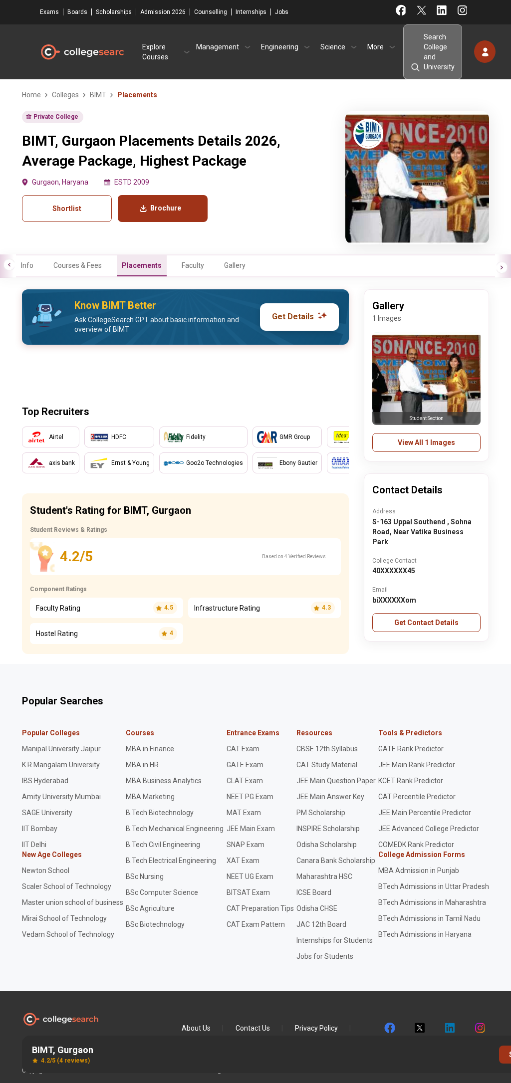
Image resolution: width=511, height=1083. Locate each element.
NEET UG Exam (250, 876)
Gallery (235, 265)
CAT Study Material (326, 765)
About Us (196, 1028)
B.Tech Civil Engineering (163, 845)
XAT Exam (243, 861)
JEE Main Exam (251, 829)
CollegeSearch (82, 52)
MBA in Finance (150, 749)
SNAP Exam (245, 845)
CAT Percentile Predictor (417, 797)
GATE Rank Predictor (411, 749)
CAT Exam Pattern (256, 924)
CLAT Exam (245, 781)
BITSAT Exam (248, 892)
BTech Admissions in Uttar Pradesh (433, 886)
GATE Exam (245, 765)
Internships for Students (334, 940)
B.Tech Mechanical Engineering (175, 829)
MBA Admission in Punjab (418, 870)
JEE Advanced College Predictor (428, 829)
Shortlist (66, 209)
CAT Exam (243, 749)
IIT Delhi (34, 845)
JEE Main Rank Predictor (416, 765)
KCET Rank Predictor (410, 781)
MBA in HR (142, 765)
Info (27, 265)
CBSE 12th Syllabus (327, 749)
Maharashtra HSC (324, 876)
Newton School (45, 870)
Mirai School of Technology (64, 918)
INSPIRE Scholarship (328, 829)
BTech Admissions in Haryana (425, 934)
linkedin (449, 1028)
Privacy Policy (316, 1028)
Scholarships (114, 11)
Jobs (281, 11)
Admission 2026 (163, 11)
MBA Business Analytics (164, 781)
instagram (479, 1028)
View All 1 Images (426, 442)
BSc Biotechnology (155, 924)
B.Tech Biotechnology (160, 813)
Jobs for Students (324, 956)
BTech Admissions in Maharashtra (432, 902)
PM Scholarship (320, 813)
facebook (389, 1028)
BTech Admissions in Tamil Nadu (429, 918)
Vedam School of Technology (68, 934)
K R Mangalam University (61, 765)
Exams (49, 11)
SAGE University (47, 813)
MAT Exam (244, 813)
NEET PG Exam (250, 797)
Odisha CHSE (316, 908)
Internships (251, 11)
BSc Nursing (145, 876)
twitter (419, 1028)
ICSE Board (313, 892)
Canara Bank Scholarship (335, 861)
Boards (77, 11)
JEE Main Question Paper (336, 781)
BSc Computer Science (162, 892)
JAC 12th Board (321, 924)
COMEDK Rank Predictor (416, 845)
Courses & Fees (77, 265)
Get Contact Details (426, 623)
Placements (142, 265)
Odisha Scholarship (326, 845)
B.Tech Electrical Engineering (171, 861)
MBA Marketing (150, 797)
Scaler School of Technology (66, 886)
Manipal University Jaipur (61, 749)
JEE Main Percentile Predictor (424, 813)
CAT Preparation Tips (260, 908)
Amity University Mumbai (61, 797)
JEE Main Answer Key (330, 797)
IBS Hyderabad (45, 781)
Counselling (210, 11)
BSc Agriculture (150, 908)
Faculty (193, 265)
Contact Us (253, 1028)
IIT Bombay (39, 829)
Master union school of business (72, 902)
